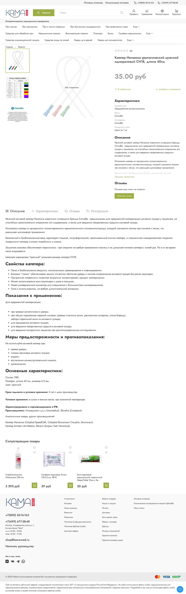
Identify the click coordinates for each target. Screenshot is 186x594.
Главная (9, 46)
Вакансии (68, 512)
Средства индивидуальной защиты (22, 40)
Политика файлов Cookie (75, 526)
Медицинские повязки (49, 33)
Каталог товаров (109, 498)
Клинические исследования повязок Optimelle (154, 503)
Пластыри (98, 33)
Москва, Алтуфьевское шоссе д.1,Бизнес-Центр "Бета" (19, 527)
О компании (69, 498)
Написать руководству (19, 546)
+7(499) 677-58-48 (169, 2)
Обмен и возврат (109, 521)
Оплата (105, 508)
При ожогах (11, 26)
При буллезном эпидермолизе (85, 26)
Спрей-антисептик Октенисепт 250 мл (14, 476)
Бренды (105, 526)
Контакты (68, 503)
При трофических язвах (117, 26)
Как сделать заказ (109, 517)
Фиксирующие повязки (76, 33)
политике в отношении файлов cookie (44, 590)
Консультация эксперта (117, 2)
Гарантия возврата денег (112, 540)
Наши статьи (139, 508)
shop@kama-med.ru (17, 540)
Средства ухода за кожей (57, 40)
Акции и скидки (109, 503)
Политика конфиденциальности (77, 521)
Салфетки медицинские (130, 33)
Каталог (46, 12)
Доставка (106, 512)
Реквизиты (68, 517)
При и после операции (53, 26)
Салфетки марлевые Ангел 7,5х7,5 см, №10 (54, 476)
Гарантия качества (109, 535)
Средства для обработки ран (19, 33)
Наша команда (70, 508)
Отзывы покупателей (111, 531)
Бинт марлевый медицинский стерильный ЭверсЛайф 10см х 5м (89, 477)
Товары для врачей (83, 40)
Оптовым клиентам (93, 2)
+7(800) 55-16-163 (146, 2)
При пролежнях (29, 26)
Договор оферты (71, 531)
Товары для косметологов (110, 40)
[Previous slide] (38, 87)
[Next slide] (105, 87)
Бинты (110, 33)
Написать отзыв (124, 195)
